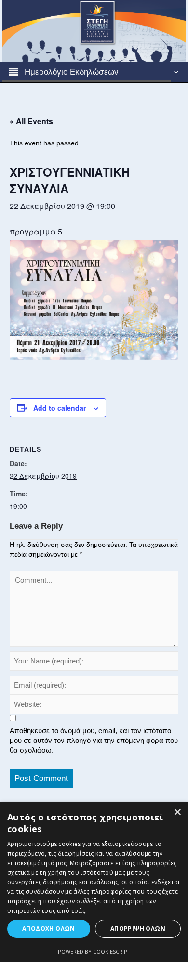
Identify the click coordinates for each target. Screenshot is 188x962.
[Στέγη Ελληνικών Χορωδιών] (94, 30)
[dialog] (94, 882)
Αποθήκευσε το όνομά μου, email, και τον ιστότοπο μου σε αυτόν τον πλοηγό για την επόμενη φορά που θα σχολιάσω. (94, 740)
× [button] (177, 812)
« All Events (31, 121)
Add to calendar (59, 408)
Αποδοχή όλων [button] (48, 928)
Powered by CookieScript (94, 951)
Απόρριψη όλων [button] (137, 928)
